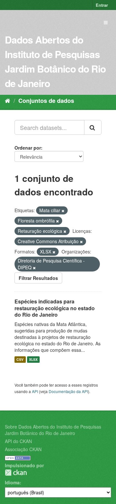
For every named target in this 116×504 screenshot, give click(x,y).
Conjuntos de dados (46, 100)
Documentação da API (68, 391)
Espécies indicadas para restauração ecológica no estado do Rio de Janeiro (55, 308)
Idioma (12, 482)
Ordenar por (28, 147)
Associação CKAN (23, 449)
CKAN (16, 472)
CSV (20, 359)
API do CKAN (18, 441)
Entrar (102, 5)
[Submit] (93, 127)
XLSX (33, 359)
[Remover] (63, 210)
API (35, 391)
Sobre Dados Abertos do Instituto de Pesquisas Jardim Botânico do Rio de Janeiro (53, 429)
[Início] (7, 100)
